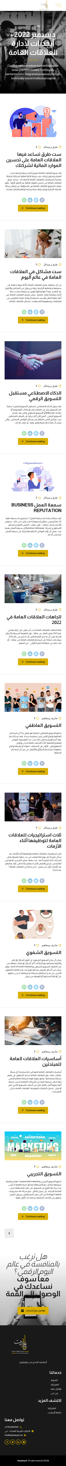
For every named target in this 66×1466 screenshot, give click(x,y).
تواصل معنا (56, 1389)
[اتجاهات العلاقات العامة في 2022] (33, 588)
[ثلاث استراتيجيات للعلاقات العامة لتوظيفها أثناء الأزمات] (33, 807)
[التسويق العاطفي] (33, 697)
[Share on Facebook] (42, 200)
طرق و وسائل (50, 146)
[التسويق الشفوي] (33, 924)
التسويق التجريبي (44, 1173)
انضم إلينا (55, 1384)
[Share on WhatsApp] (24, 200)
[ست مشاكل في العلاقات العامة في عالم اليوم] (33, 243)
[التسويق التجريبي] (33, 1145)
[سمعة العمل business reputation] (33, 477)
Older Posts (9, 1233)
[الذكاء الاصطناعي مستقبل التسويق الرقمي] (33, 360)
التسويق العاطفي (43, 725)
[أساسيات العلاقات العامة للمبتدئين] (33, 1030)
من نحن (54, 1393)
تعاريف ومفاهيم (50, 718)
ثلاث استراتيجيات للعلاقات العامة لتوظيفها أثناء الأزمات (34, 840)
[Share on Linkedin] (30, 200)
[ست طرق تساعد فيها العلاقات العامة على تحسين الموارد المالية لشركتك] (33, 121)
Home (37, 26)
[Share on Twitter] (36, 200)
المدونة (54, 1380)
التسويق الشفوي (43, 952)
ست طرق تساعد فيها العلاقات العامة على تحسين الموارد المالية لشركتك (33, 160)
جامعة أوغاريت (54, 1412)
